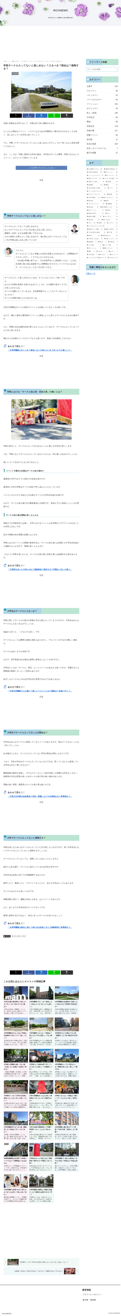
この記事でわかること (39, 168)
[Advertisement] (60, 40)
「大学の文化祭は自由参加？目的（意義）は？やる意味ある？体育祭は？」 (40, 796)
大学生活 (7, 936)
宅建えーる (90, 273)
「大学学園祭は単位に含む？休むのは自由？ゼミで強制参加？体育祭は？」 (40, 927)
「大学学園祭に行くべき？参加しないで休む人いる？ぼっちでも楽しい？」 (40, 350)
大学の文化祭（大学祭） (20, 936)
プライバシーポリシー (92, 1294)
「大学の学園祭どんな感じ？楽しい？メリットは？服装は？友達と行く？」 (40, 691)
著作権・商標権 (89, 1300)
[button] (67, 116)
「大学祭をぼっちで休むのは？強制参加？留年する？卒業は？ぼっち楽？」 (40, 569)
